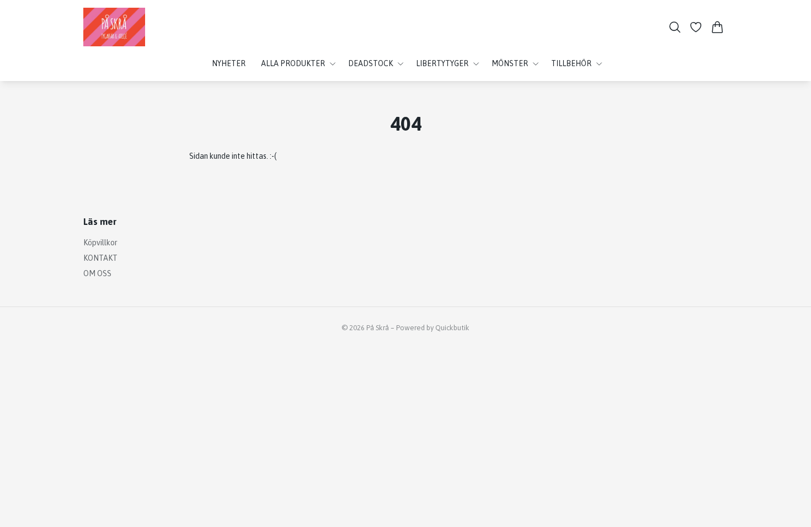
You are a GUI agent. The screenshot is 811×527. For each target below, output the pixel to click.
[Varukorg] (717, 27)
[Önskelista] (696, 27)
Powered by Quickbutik (432, 328)
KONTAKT (100, 258)
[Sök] (675, 27)
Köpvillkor (100, 242)
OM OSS (97, 273)
